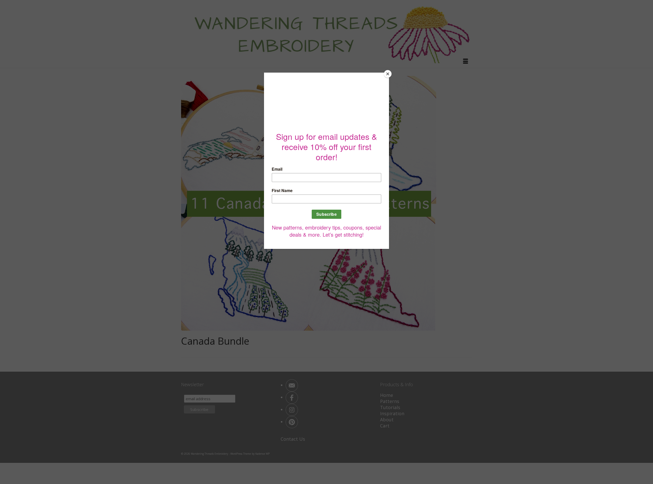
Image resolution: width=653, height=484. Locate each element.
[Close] (388, 74)
